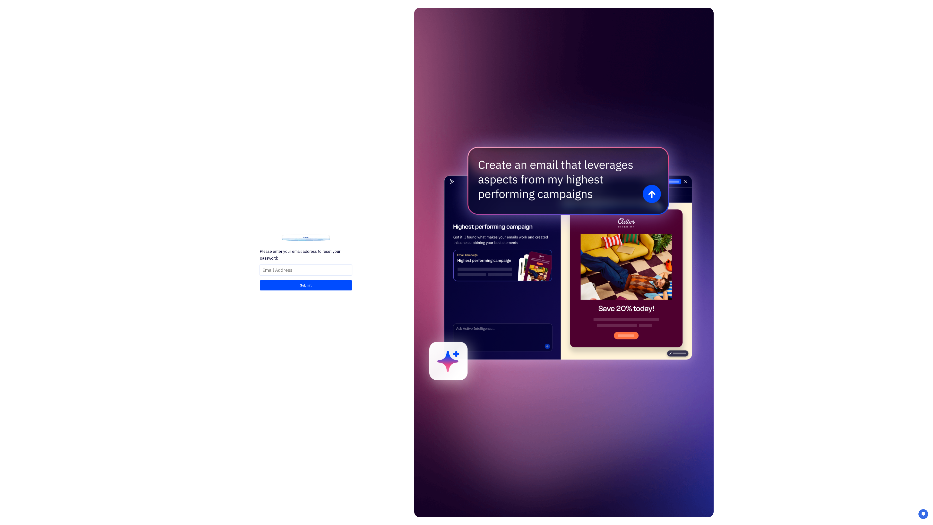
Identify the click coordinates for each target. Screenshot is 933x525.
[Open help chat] (923, 514)
